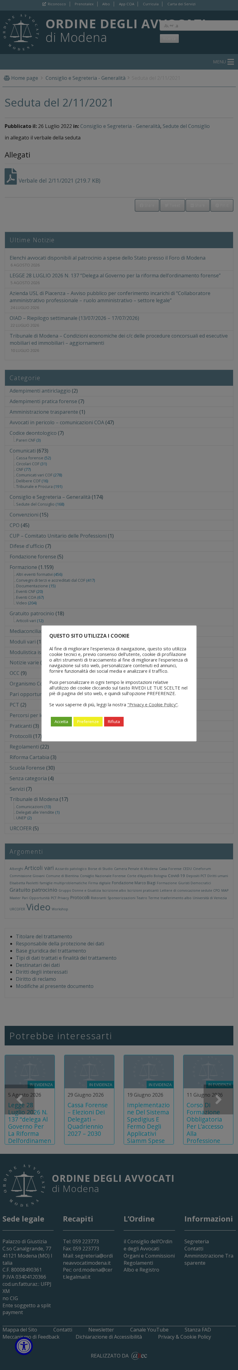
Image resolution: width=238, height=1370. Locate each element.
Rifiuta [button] (114, 721)
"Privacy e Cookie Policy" (152, 704)
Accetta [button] (61, 721)
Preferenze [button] (88, 721)
